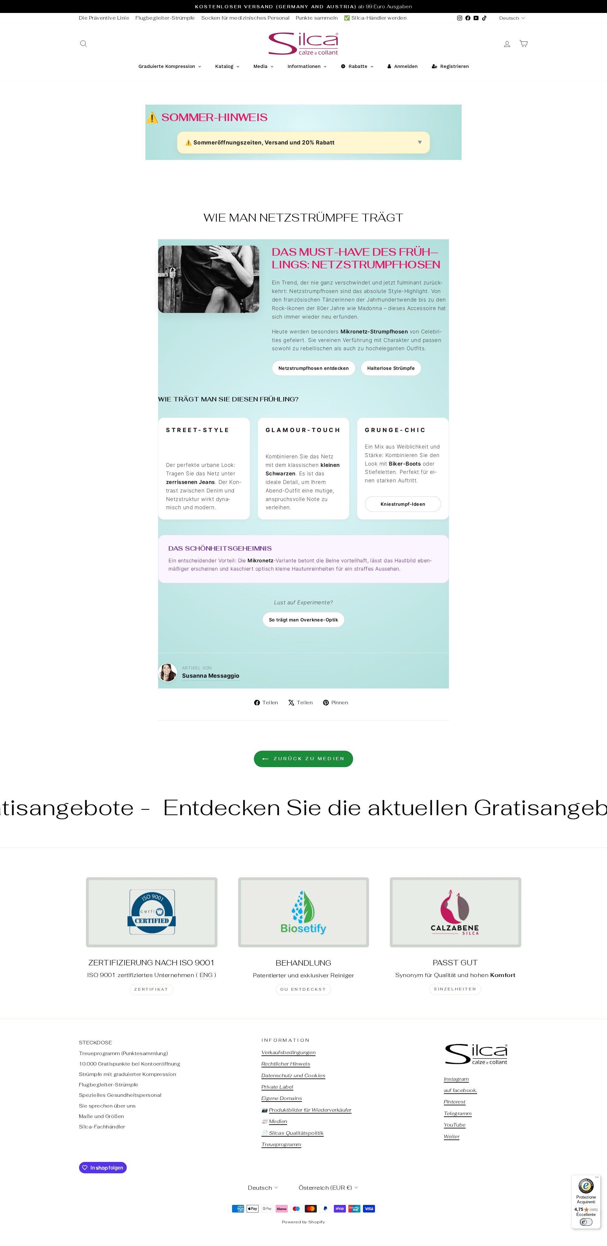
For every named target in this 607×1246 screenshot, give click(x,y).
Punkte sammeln (317, 18)
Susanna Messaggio (211, 675)
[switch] (586, 1222)
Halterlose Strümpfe (391, 368)
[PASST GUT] (455, 912)
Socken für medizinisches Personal (245, 18)
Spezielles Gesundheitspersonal (120, 1095)
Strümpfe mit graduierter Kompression (127, 1074)
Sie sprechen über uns (107, 1106)
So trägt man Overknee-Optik (303, 619)
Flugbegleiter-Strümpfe (165, 18)
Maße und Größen (101, 1116)
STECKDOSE (95, 1043)
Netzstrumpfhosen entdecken (314, 368)
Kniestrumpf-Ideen (403, 504)
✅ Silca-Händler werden (375, 18)
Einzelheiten (455, 989)
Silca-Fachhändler (102, 1127)
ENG (205, 975)
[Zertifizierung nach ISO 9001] (151, 912)
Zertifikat (151, 989)
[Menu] (597, 1178)
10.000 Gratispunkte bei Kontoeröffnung (129, 1064)
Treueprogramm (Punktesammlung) (123, 1053)
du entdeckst (303, 989)
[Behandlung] (303, 912)
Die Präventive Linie (104, 18)
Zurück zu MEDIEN (308, 758)
